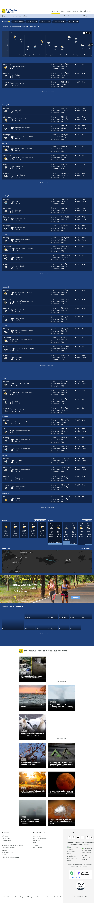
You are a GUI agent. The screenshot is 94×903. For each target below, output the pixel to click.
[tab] (84, 33)
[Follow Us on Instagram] (73, 837)
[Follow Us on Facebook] (69, 837)
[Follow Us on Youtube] (78, 837)
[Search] (81, 11)
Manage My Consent (8, 848)
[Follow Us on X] (92, 837)
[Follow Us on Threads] (87, 837)
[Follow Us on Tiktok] (82, 837)
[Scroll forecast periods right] (91, 44)
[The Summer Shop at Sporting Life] (86, 624)
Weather (8, 16)
